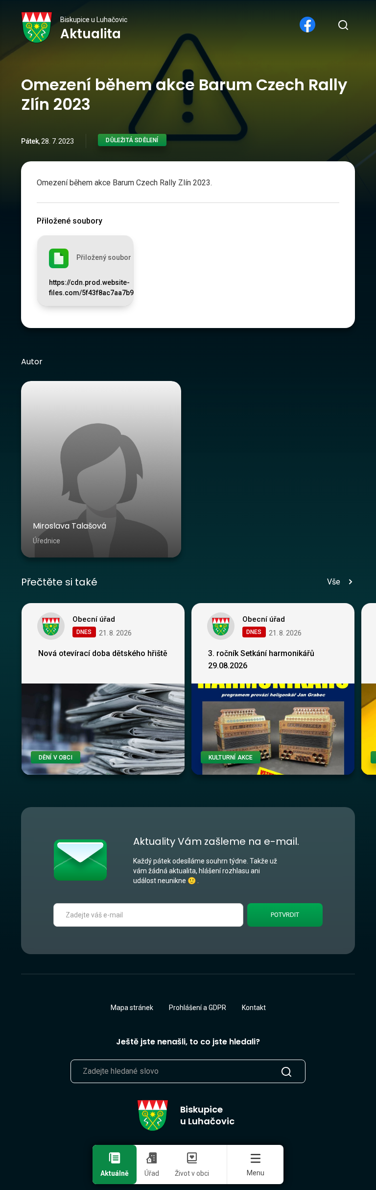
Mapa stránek (132, 1008)
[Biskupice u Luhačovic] (37, 27)
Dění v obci (55, 757)
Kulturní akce (231, 757)
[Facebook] (307, 24)
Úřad (151, 1173)
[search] (342, 24)
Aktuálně (114, 1173)
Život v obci (192, 1173)
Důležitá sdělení (132, 140)
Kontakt (254, 1008)
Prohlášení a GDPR (197, 1008)
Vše (333, 581)
